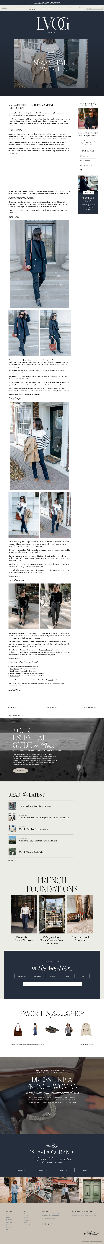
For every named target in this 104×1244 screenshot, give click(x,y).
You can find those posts (35, 206)
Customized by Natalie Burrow (96, 1241)
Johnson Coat (55, 362)
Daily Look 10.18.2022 (16, 707)
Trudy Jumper (31, 550)
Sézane (31, 115)
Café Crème (14, 675)
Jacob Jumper (15, 671)
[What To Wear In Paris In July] (12, 852)
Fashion (52, 52)
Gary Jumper (14, 669)
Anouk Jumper (15, 666)
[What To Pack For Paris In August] (12, 829)
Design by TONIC (85, 1241)
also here (53, 206)
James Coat (27, 360)
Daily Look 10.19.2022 (90, 707)
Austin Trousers (46, 650)
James (14, 376)
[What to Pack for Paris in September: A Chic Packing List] (12, 817)
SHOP (50, 680)
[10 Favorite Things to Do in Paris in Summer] (12, 840)
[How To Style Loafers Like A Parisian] (12, 806)
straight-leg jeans (56, 652)
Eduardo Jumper (17, 633)
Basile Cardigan (15, 673)
